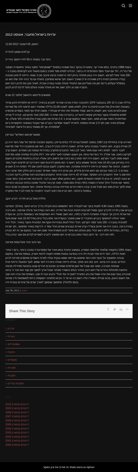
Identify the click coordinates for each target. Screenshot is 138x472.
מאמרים (12, 359)
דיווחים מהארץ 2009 (17, 408)
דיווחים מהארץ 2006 (17, 420)
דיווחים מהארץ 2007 (17, 416)
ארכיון (11, 328)
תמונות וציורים (16, 383)
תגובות (11, 375)
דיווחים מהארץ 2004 (17, 428)
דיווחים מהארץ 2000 (17, 444)
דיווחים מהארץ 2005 (17, 424)
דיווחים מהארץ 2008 (17, 412)
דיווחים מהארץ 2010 (17, 404)
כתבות (24, 290)
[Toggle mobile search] (123, 5)
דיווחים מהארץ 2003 (17, 432)
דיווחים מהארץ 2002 (17, 436)
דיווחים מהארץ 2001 (17, 440)
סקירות (12, 367)
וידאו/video (14, 344)
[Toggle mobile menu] (131, 5)
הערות (11, 336)
